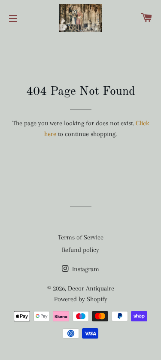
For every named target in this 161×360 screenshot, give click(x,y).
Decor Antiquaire (91, 288)
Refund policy (80, 250)
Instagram (84, 269)
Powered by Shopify (80, 299)
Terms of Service (80, 237)
